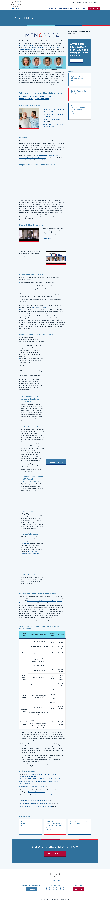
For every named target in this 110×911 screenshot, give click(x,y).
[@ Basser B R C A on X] (46, 888)
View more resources (25, 838)
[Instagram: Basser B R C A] (53, 888)
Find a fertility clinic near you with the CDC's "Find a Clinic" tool (40, 778)
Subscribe (31, 889)
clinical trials (25, 543)
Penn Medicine (65, 899)
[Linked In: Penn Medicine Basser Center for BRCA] (57, 888)
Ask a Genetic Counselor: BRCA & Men (32, 787)
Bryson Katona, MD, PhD (39, 47)
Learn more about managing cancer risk (55, 461)
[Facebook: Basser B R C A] (50, 888)
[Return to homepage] (16, 5)
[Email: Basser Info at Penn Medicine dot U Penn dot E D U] (64, 888)
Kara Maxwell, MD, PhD (26, 45)
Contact (60, 902)
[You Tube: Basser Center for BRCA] (60, 888)
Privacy (50, 902)
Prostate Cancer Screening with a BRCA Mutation (36, 803)
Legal (55, 902)
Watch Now (47, 238)
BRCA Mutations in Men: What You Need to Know (36, 806)
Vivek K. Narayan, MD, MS (27, 49)
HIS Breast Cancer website (36, 792)
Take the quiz (76, 60)
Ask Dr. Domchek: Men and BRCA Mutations (34, 800)
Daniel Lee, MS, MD (54, 47)
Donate (77, 889)
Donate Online (56, 854)
